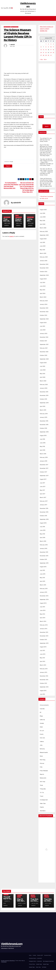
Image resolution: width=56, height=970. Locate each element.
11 (53, 47)
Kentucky (42, 748)
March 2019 (43, 410)
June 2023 (42, 330)
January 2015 (43, 592)
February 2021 (44, 348)
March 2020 (43, 381)
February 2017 (44, 501)
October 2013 (43, 639)
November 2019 (44, 395)
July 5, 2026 (48, 903)
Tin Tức (42, 792)
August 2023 (43, 322)
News (41, 756)
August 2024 (43, 279)
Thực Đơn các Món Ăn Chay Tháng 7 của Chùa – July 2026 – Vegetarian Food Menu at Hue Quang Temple (46, 172)
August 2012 (43, 690)
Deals (41, 727)
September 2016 (44, 519)
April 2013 (42, 661)
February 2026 (44, 231)
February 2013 (44, 668)
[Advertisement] (14, 61)
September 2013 (44, 643)
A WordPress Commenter (46, 196)
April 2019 (42, 406)
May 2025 (42, 249)
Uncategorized (15, 26)
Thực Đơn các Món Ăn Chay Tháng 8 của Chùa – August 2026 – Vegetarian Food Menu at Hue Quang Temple (46, 162)
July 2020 (42, 366)
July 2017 (42, 483)
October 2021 (43, 340)
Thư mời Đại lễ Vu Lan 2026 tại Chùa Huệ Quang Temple (46, 140)
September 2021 (44, 344)
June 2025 (42, 246)
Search (41, 116)
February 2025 (44, 257)
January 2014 (43, 628)
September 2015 (44, 563)
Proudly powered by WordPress (8, 960)
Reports (42, 774)
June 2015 (42, 574)
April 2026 (42, 224)
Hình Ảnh (42, 738)
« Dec (41, 59)
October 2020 (43, 355)
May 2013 (42, 657)
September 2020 (44, 359)
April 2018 (42, 450)
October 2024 (43, 271)
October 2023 (43, 315)
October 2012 (43, 683)
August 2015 (43, 566)
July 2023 (42, 326)
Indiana (42, 741)
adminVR (12, 44)
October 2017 (43, 472)
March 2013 (43, 665)
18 (53, 49)
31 (50, 55)
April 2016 (42, 537)
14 (43, 49)
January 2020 (43, 388)
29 (46, 55)
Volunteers (43, 810)
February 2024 (44, 300)
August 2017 (43, 479)
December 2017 (44, 464)
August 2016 (43, 523)
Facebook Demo (47, 955)
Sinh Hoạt (42, 781)
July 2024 (42, 282)
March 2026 (43, 228)
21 (43, 52)
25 (53, 52)
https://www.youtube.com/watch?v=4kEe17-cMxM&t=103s (46, 28)
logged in (11, 236)
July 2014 (42, 606)
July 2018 (42, 439)
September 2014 (44, 599)
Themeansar (3, 961)
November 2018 (44, 424)
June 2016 (42, 530)
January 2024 (43, 304)
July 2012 (42, 694)
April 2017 (42, 493)
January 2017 (43, 504)
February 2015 (44, 588)
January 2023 (43, 333)
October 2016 (43, 515)
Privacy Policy (32, 964)
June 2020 (43, 370)
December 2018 (44, 421)
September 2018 (44, 432)
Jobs (41, 745)
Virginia (42, 807)
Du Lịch (42, 730)
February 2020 (44, 384)
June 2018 (42, 442)
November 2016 (44, 512)
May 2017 (42, 490)
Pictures (42, 763)
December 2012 (44, 676)
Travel (41, 796)
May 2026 (42, 220)
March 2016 (43, 541)
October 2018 (43, 428)
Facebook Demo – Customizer (35, 958)
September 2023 (44, 319)
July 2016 (42, 526)
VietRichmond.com (11, 943)
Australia (42, 708)
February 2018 (44, 457)
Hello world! (45, 198)
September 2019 (44, 402)
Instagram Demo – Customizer (35, 961)
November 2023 (44, 311)
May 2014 (42, 614)
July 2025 (42, 242)
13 (41, 49)
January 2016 (43, 548)
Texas (41, 785)
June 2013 (42, 654)
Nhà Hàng (42, 759)
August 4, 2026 (22, 903)
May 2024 (42, 289)
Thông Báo (43, 789)
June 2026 (43, 217)
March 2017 (43, 497)
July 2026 (42, 213)
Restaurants (43, 778)
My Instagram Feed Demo (48, 961)
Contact (34, 955)
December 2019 (44, 391)
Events (17, 215)
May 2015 (42, 577)
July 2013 (42, 650)
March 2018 (43, 453)
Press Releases (7, 26)
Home (30, 955)
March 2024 (43, 297)
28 (43, 55)
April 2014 (42, 617)
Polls (41, 767)
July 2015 (42, 570)
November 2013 (44, 636)
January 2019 (43, 417)
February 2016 (44, 544)
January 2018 (43, 461)
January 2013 (43, 672)
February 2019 (44, 413)
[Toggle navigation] (28, 18)
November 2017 (44, 468)
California (42, 719)
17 (50, 49)
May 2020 (42, 373)
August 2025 (43, 238)
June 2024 (43, 286)
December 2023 (44, 308)
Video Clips (43, 803)
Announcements (44, 705)
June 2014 (42, 610)
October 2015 (43, 559)
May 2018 (42, 446)
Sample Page (39, 964)
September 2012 (44, 687)
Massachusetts (44, 752)
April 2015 (42, 581)
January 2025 (43, 260)
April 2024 (42, 293)
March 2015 (43, 585)
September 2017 (44, 475)
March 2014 (43, 621)
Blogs (41, 716)
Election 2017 (40, 955)
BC (40, 712)
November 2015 (44, 555)
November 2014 (44, 596)
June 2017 (42, 486)
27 (41, 55)
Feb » (45, 59)
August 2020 (43, 362)
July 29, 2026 (34, 903)
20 (41, 52)
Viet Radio (44, 967)
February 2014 (44, 625)
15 (46, 49)
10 (50, 47)
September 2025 (44, 235)
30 (48, 55)
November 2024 (44, 268)
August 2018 (43, 435)
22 (46, 52)
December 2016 (44, 508)
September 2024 (44, 275)
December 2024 (44, 264)
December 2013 (44, 632)
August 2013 (43, 647)
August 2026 (43, 209)
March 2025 (43, 253)
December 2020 (44, 351)
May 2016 (42, 534)
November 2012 (44, 679)
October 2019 (43, 399)
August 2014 (43, 603)
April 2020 (42, 377)
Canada (42, 723)
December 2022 (44, 337)
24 (51, 52)
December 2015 (44, 552)
